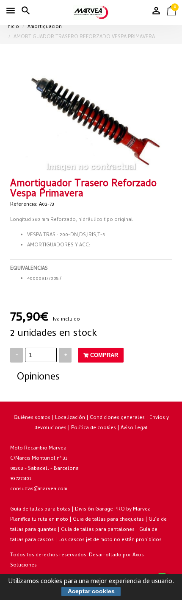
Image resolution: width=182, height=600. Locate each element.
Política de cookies (93, 428)
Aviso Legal (134, 428)
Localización (70, 418)
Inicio (12, 27)
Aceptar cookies (91, 591)
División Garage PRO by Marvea (113, 509)
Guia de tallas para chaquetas (108, 520)
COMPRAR (103, 355)
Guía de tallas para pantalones (98, 530)
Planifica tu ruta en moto (39, 520)
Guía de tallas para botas (40, 509)
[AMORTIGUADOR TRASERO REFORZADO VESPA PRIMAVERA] (91, 118)
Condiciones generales (117, 418)
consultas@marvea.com (38, 489)
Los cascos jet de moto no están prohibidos (110, 540)
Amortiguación (45, 27)
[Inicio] (91, 12)
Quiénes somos (32, 418)
